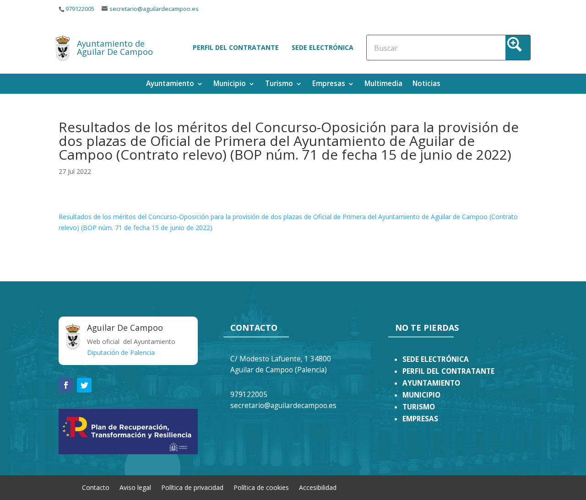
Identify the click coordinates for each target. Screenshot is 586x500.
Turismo (279, 84)
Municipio (229, 84)
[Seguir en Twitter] (84, 385)
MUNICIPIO (421, 395)
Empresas (328, 84)
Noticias (426, 84)
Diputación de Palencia (121, 352)
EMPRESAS (420, 419)
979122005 (79, 9)
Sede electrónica (322, 47)
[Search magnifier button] (517, 47)
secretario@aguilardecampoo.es (154, 9)
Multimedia (383, 84)
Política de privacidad (192, 487)
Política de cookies (261, 487)
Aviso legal (135, 487)
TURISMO (418, 407)
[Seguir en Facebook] (66, 385)
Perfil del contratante (236, 47)
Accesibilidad (317, 487)
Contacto (95, 487)
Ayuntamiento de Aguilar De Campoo (115, 47)
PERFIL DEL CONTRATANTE (448, 371)
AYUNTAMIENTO (431, 383)
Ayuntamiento (170, 84)
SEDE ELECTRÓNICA (435, 359)
